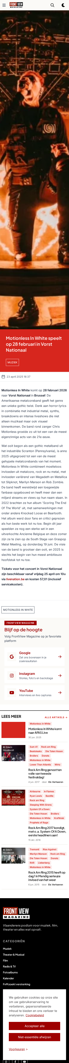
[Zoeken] (52, 5)
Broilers (34, 755)
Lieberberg (44, 862)
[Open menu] (4, 5)
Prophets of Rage (39, 822)
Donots (45, 755)
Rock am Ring (48, 746)
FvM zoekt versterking (16, 984)
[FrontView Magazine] (16, 913)
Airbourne (35, 791)
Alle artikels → (56, 717)
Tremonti (34, 849)
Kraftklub (59, 818)
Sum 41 (34, 746)
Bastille (49, 795)
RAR (32, 862)
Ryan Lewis (36, 795)
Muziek (7, 948)
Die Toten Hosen (54, 751)
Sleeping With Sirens (41, 804)
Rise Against (49, 849)
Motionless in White (40, 723)
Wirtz (57, 764)
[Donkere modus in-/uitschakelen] (63, 5)
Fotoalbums (10, 972)
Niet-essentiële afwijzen (34, 1037)
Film (5, 960)
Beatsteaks (36, 751)
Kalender (8, 978)
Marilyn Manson (38, 853)
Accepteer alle (35, 1026)
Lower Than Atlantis (40, 764)
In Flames (49, 791)
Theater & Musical (13, 954)
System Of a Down (39, 809)
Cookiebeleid (35, 1015)
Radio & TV (9, 966)
